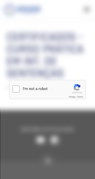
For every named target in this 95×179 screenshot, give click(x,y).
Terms (80, 97)
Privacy (72, 97)
